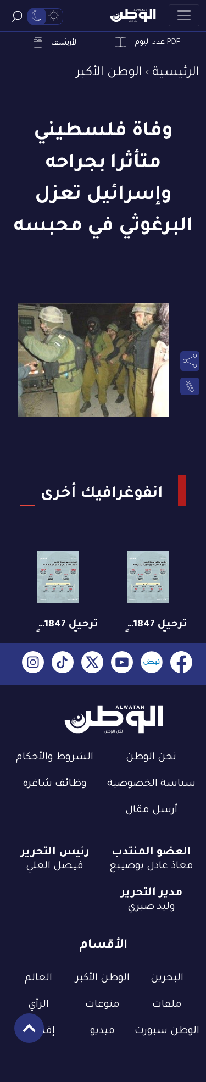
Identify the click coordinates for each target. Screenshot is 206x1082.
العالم (38, 978)
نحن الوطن (151, 757)
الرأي (38, 1005)
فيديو (102, 1031)
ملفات (167, 1005)
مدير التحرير (151, 893)
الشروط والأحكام (54, 757)
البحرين (167, 978)
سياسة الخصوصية (151, 784)
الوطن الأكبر (109, 73)
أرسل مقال (151, 810)
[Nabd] (152, 664)
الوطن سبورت (167, 1031)
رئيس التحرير (55, 853)
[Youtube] (122, 664)
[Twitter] (92, 664)
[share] (189, 361)
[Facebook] (181, 664)
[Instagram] (33, 664)
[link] (189, 386)
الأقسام (103, 946)
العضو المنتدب (151, 853)
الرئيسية (175, 73)
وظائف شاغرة (55, 784)
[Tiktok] (63, 664)
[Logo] (133, 15)
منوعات (102, 1005)
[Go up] (23, 1034)
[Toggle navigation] (184, 15)
